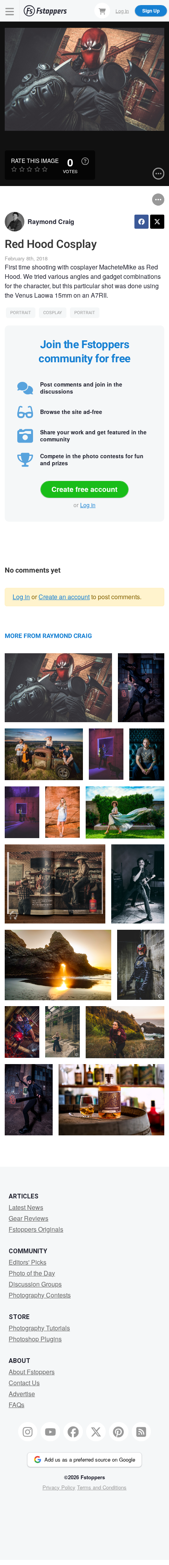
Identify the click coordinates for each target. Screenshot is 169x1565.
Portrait (20, 312)
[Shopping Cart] (102, 10)
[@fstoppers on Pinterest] (119, 1432)
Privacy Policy (58, 1487)
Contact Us (24, 1382)
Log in (88, 505)
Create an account (64, 596)
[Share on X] (157, 222)
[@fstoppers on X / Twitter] (96, 1432)
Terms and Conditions (102, 1487)
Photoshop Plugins (35, 1338)
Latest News (26, 1207)
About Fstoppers (32, 1371)
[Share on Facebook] (141, 222)
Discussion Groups (35, 1284)
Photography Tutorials (39, 1327)
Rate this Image (35, 160)
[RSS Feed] (141, 1432)
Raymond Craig (51, 221)
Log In (122, 10)
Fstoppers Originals (36, 1229)
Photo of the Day (32, 1273)
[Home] (45, 11)
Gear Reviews (28, 1218)
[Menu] (10, 11)
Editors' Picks (27, 1262)
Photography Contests (40, 1294)
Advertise (22, 1393)
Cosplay (52, 312)
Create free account (84, 489)
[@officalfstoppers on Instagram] (28, 1432)
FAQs (16, 1404)
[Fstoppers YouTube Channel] (50, 1432)
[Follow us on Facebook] (73, 1432)
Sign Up (151, 10)
